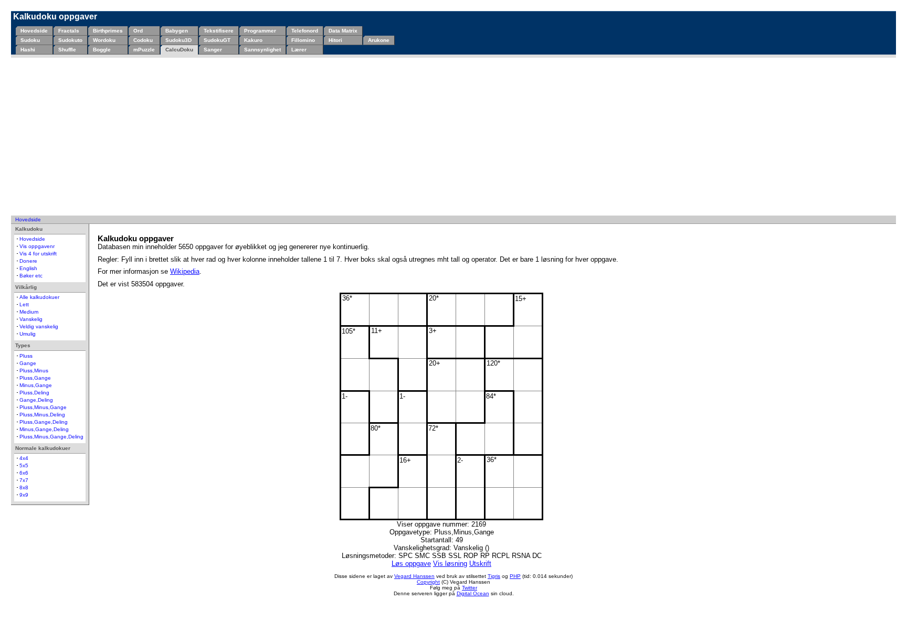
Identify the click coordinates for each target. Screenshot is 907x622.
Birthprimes (108, 31)
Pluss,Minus (33, 370)
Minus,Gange (35, 385)
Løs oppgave (411, 563)
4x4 (23, 458)
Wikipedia (184, 271)
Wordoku (104, 40)
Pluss (26, 356)
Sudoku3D (178, 40)
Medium (28, 312)
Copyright (428, 582)
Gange (27, 363)
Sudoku (30, 40)
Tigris (494, 576)
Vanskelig (31, 319)
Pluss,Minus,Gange (43, 407)
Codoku (143, 40)
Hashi (27, 49)
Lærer (299, 49)
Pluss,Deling (34, 392)
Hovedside (34, 31)
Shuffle (67, 49)
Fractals (68, 31)
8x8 (23, 487)
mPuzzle (144, 49)
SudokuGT (217, 40)
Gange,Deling (36, 400)
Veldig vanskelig (38, 326)
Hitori (335, 40)
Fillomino (303, 40)
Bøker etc (31, 275)
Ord (138, 31)
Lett (24, 304)
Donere (28, 261)
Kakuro (253, 40)
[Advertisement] (453, 136)
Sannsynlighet (262, 49)
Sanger (213, 49)
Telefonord (304, 31)
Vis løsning (450, 563)
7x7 (23, 480)
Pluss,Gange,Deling (43, 422)
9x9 (23, 495)
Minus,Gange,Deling (44, 429)
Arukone (378, 40)
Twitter (469, 588)
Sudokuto (70, 40)
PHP (515, 576)
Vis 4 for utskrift (38, 253)
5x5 (23, 465)
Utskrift (480, 563)
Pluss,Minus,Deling (42, 414)
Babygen (176, 31)
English (28, 268)
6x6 (23, 473)
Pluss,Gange (35, 378)
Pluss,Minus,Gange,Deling (51, 436)
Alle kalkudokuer (39, 297)
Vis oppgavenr (37, 246)
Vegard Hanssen (414, 576)
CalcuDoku (179, 49)
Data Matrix (343, 31)
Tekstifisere (219, 31)
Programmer (260, 31)
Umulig (27, 334)
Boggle (102, 49)
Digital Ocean (473, 593)
